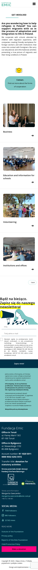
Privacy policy (7, 536)
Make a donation (19, 549)
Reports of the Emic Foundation (15, 540)
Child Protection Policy (11, 544)
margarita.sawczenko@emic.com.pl (16, 496)
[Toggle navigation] (34, 4)
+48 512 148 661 (7, 499)
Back (33, 282)
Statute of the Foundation (13, 531)
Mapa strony (20, 561)
